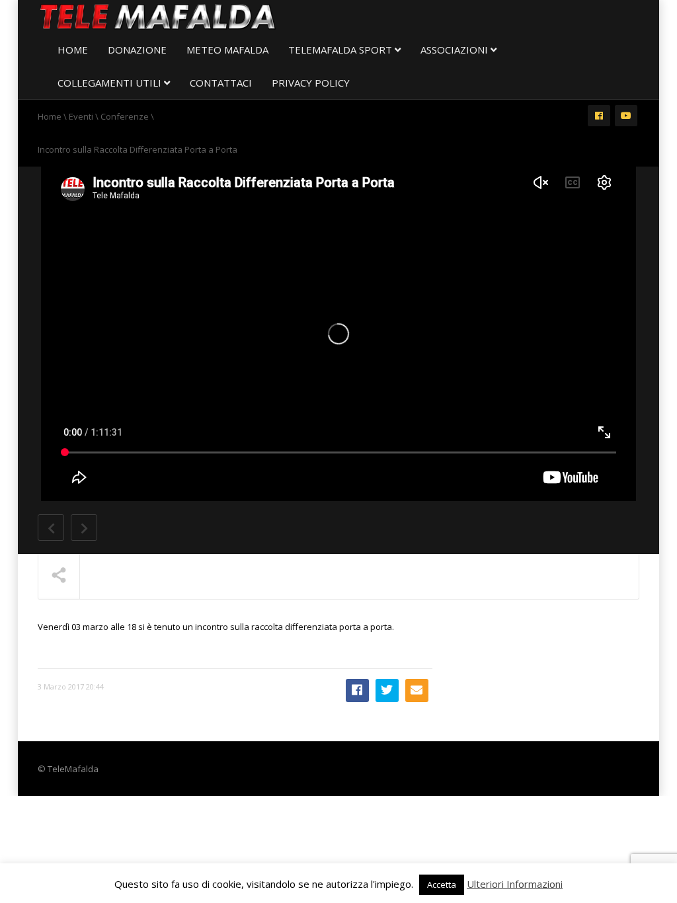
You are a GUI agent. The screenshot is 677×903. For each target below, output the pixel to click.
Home (73, 49)
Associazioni (455, 49)
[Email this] (416, 690)
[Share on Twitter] (387, 690)
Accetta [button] (441, 884)
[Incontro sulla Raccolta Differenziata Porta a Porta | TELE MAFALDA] (158, 16)
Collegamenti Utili (111, 82)
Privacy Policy (311, 82)
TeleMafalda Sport (341, 49)
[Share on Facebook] (357, 690)
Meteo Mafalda (227, 49)
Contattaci (221, 82)
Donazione (137, 49)
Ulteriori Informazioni (515, 883)
